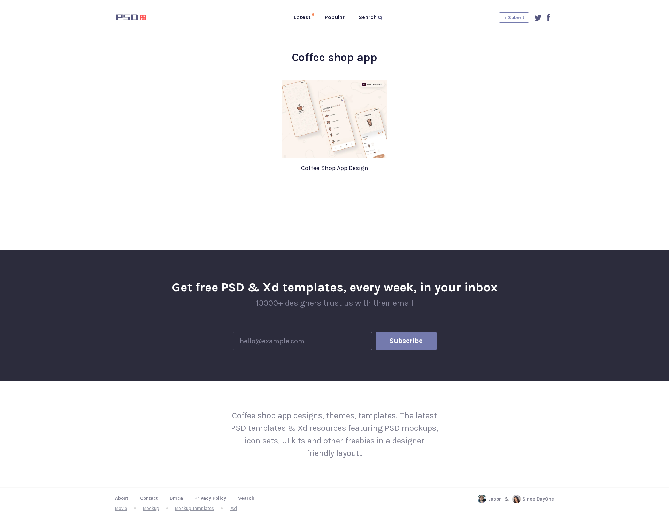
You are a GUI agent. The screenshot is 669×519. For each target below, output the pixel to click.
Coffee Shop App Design (334, 168)
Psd (233, 508)
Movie (121, 508)
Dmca (176, 498)
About (121, 498)
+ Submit (513, 18)
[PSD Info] (142, 17)
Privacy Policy (210, 498)
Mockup (151, 508)
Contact (149, 498)
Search (246, 498)
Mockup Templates (194, 508)
